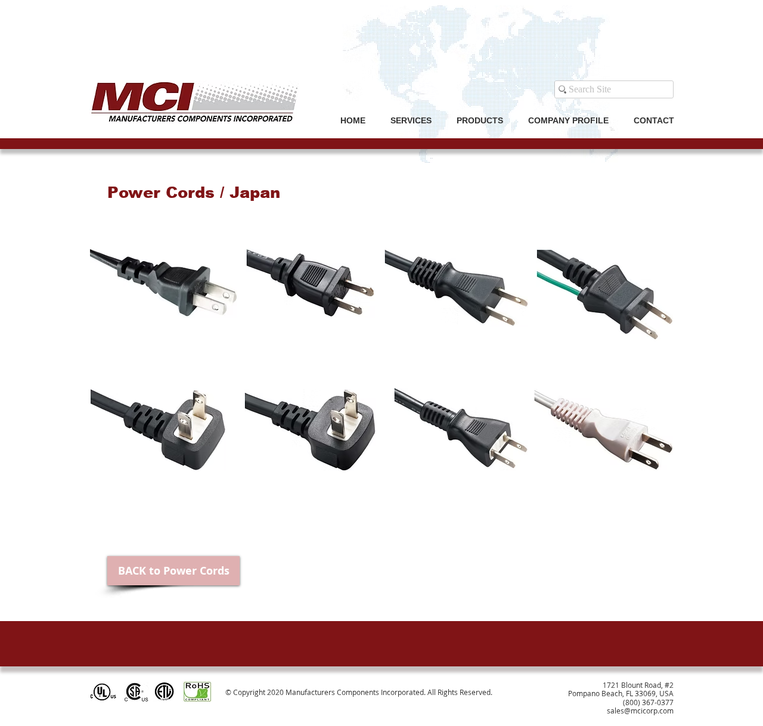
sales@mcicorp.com (640, 710)
